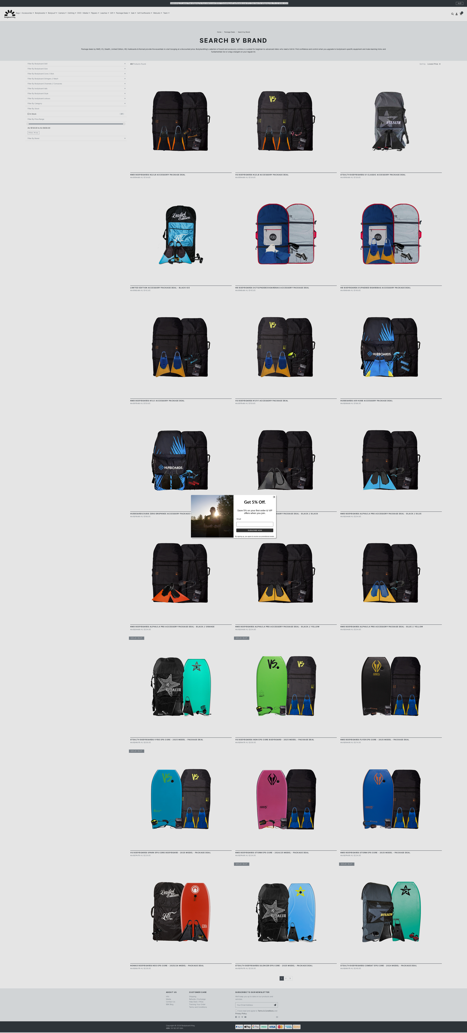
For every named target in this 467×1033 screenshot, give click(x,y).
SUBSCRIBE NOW (255, 530)
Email (239, 519)
